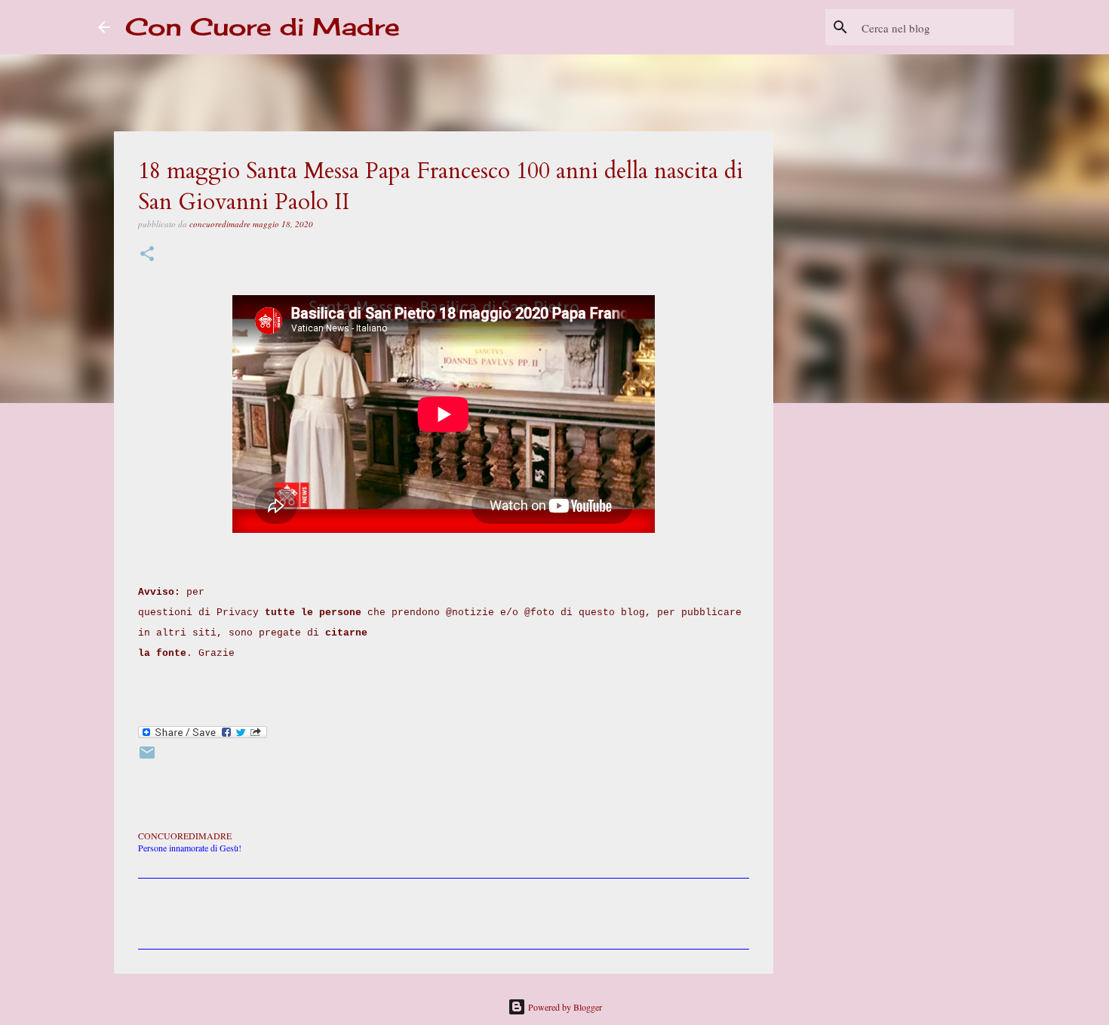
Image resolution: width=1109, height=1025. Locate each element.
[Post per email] (147, 758)
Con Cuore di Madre (262, 27)
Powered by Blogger (564, 1007)
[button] (147, 255)
